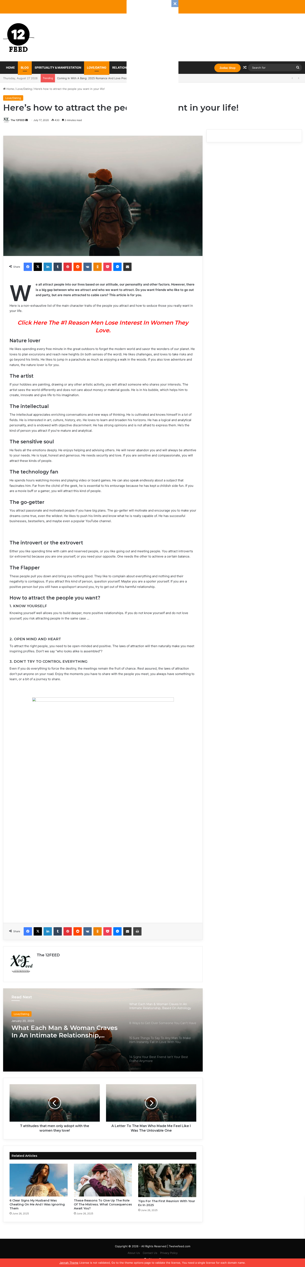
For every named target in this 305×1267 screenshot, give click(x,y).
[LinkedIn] (48, 267)
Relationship (122, 67)
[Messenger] (117, 267)
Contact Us (150, 1253)
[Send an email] (26, 120)
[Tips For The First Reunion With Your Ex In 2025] (167, 1180)
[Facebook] (28, 267)
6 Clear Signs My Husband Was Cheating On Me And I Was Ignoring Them (37, 1204)
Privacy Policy (169, 1253)
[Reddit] (77, 267)
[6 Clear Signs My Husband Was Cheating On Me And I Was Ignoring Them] (39, 1180)
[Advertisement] (152, 62)
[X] (38, 267)
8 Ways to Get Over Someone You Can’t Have (64, 1031)
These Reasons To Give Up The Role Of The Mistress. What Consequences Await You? (103, 1204)
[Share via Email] (127, 267)
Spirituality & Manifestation (58, 67)
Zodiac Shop (227, 67)
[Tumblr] (58, 267)
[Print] (137, 931)
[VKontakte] (87, 267)
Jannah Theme (68, 1262)
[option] (103, 1030)
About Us (134, 1253)
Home (10, 67)
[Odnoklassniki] (97, 267)
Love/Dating (96, 67)
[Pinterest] (67, 267)
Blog (25, 67)
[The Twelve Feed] (18, 37)
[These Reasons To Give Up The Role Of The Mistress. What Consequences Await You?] (103, 1180)
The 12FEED (18, 120)
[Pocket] (107, 267)
